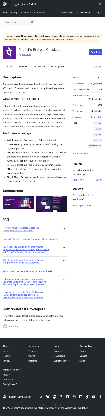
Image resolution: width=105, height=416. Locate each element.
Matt (6, 374)
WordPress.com (12, 369)
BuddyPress (10, 384)
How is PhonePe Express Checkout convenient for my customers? (21, 229)
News (5, 351)
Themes (32, 351)
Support (98, 66)
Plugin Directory (10, 12)
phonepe (97, 140)
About (6, 346)
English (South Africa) (20, 396)
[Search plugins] (31, 22)
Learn (56, 346)
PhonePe (26, 54)
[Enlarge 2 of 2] (63, 199)
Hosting (7, 355)
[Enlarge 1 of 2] (30, 199)
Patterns (32, 360)
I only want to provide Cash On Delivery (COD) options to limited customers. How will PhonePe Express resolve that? (23, 295)
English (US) (96, 117)
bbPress (8, 379)
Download (95, 52)
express (97, 129)
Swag (83, 360)
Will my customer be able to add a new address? (27, 271)
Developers (59, 355)
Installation (39, 66)
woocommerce (95, 146)
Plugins (31, 355)
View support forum (82, 205)
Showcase (33, 346)
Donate (84, 355)
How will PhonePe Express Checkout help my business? (31, 239)
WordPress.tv (62, 360)
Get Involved (86, 346)
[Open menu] (100, 4)
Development (58, 66)
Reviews (23, 66)
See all (99, 179)
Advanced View (80, 153)
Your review (78, 179)
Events (82, 351)
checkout (97, 123)
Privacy (6, 360)
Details (9, 66)
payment (97, 134)
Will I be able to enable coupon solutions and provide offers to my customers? (23, 261)
